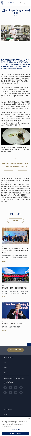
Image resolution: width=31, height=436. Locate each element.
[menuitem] (20, 3)
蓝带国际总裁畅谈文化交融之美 (13, 324)
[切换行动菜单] (29, 3)
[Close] (29, 419)
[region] (15, 426)
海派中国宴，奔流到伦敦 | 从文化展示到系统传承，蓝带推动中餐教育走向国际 (15, 251)
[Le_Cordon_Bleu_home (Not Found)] (9, 3)
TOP (29, 344)
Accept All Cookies (15, 433)
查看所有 (15, 221)
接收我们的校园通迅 (15, 350)
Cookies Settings (15, 429)
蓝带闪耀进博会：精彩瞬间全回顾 (14, 288)
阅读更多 (4, 261)
